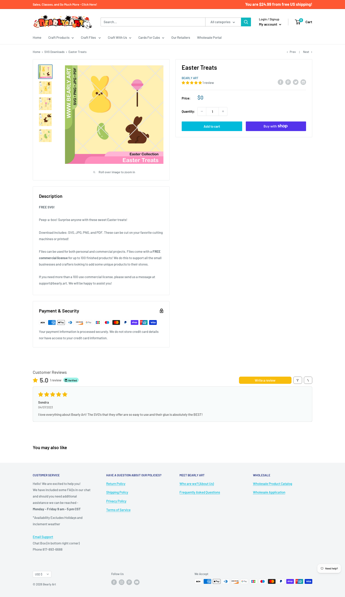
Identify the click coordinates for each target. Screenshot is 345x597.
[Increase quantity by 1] (223, 111)
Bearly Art (190, 78)
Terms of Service (118, 510)
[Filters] (297, 380)
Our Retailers (180, 37)
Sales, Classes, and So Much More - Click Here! (65, 4)
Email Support (43, 537)
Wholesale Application (269, 492)
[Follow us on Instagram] (121, 582)
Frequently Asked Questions (199, 492)
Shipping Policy (117, 492)
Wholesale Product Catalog (272, 484)
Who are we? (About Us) (196, 484)
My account (268, 24)
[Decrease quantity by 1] (202, 111)
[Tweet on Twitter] (295, 82)
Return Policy (115, 484)
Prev (293, 52)
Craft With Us (117, 37)
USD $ (38, 574)
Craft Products (58, 37)
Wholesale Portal (209, 37)
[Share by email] (303, 82)
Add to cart (212, 126)
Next (306, 52)
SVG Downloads (54, 52)
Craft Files (88, 37)
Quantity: (188, 111)
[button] (192, 83)
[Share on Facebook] (280, 82)
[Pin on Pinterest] (288, 82)
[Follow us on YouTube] (137, 582)
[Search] (246, 22)
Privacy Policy (116, 501)
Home (37, 37)
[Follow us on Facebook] (114, 582)
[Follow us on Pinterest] (129, 582)
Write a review (265, 380)
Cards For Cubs (149, 37)
